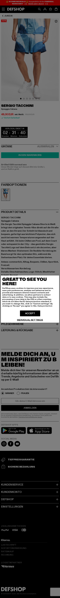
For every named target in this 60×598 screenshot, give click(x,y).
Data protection (45, 305)
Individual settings (30, 319)
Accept (30, 313)
